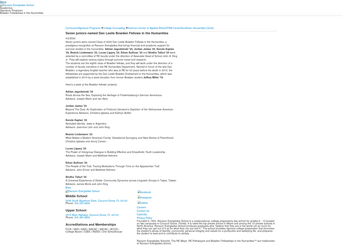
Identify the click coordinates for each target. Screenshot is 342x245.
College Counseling (114, 28)
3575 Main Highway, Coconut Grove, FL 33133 (92, 215)
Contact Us (143, 210)
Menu (3, 2)
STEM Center (173, 28)
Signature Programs (89, 28)
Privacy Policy (144, 218)
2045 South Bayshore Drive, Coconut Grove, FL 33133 (96, 200)
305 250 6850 (82, 203)
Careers (141, 207)
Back (68, 187)
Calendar (142, 214)
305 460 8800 (82, 217)
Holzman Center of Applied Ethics (146, 28)
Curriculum (72, 28)
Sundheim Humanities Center (197, 28)
